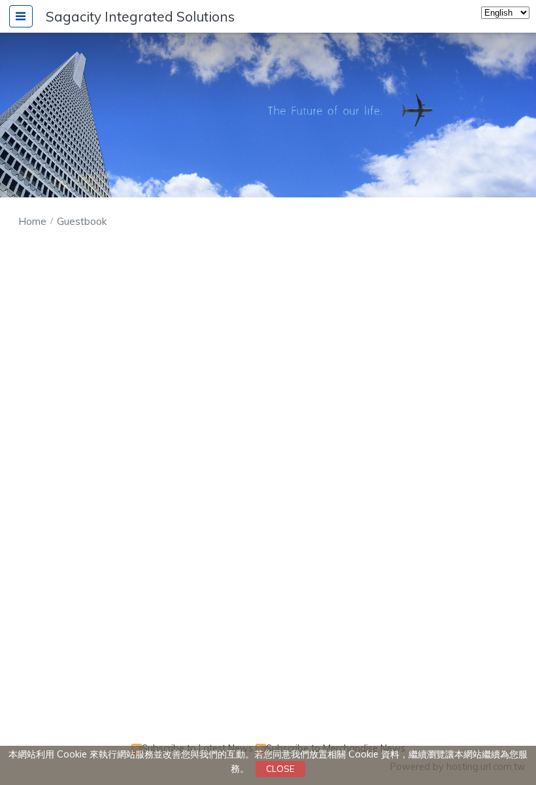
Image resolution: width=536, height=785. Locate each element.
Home (32, 221)
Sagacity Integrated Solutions (140, 16)
